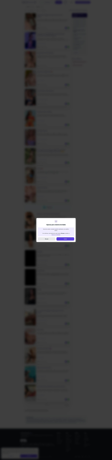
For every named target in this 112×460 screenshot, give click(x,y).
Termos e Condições (56, 234)
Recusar (46, 239)
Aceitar (65, 239)
